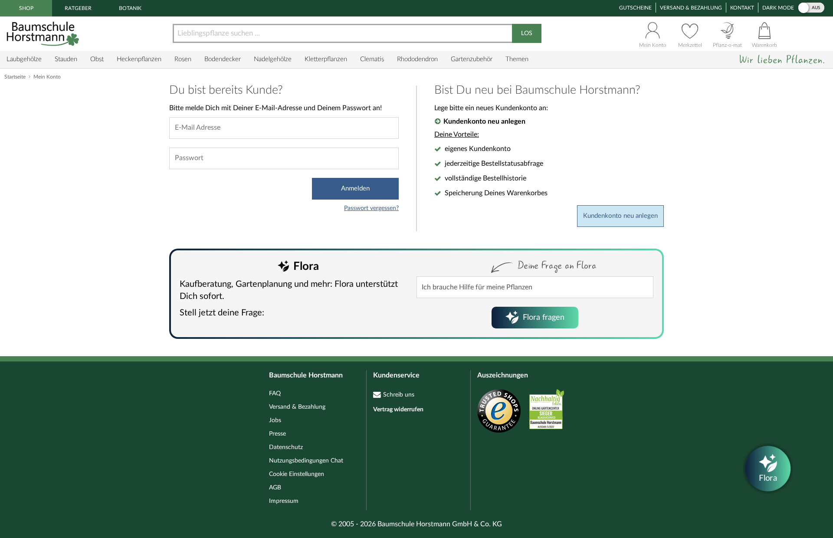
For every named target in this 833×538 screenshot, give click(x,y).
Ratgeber (78, 8)
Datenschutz (286, 447)
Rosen (182, 59)
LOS (526, 33)
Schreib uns (398, 395)
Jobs (275, 420)
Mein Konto (47, 76)
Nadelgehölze (273, 59)
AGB (275, 488)
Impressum (283, 501)
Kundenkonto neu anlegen (620, 216)
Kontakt (742, 7)
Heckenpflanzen (139, 59)
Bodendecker (222, 59)
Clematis (372, 59)
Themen (516, 59)
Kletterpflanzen (326, 59)
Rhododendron (417, 59)
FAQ (275, 393)
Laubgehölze (24, 59)
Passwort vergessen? (371, 208)
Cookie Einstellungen (296, 474)
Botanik (130, 8)
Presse (277, 434)
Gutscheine (635, 7)
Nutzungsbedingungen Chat (306, 461)
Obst (97, 59)
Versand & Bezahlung (691, 7)
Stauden (66, 59)
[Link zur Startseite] (44, 33)
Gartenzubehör (471, 59)
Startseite (15, 76)
